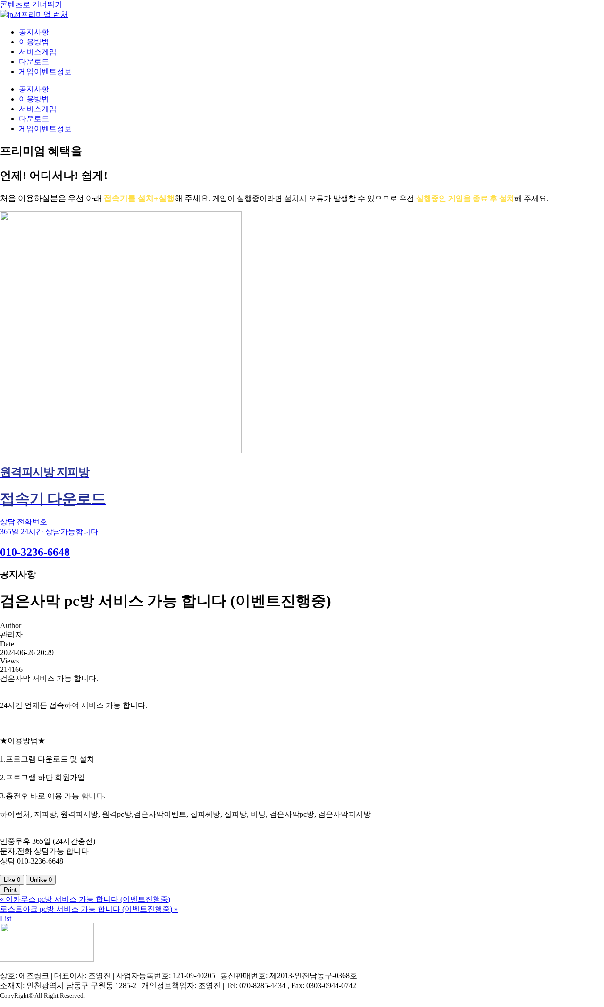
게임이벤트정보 (45, 71)
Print (10, 889)
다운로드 (34, 62)
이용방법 (34, 42)
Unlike (41, 879)
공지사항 (34, 32)
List (5, 919)
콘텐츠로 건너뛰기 (31, 4)
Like (12, 879)
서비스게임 (38, 52)
